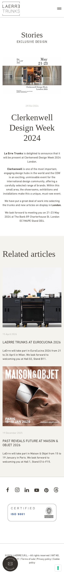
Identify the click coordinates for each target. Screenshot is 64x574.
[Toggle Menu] (59, 9)
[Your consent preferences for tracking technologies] (58, 568)
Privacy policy (44, 559)
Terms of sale (28, 559)
